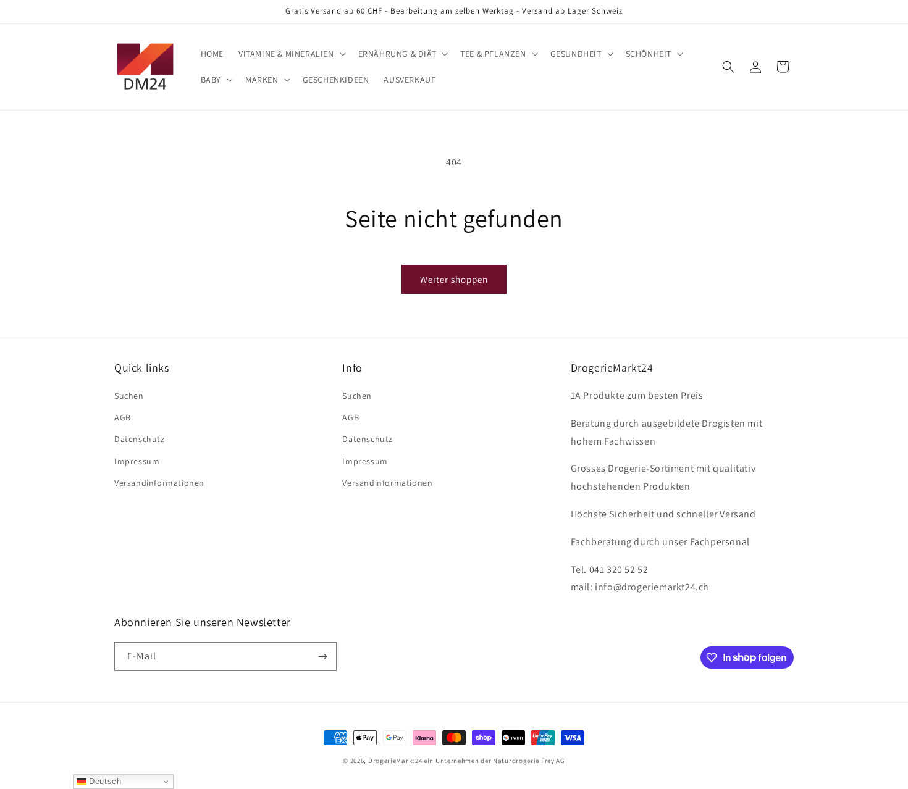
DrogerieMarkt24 (395, 760)
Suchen (129, 395)
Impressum (136, 461)
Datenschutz (139, 439)
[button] (291, 54)
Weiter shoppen (454, 279)
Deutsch (104, 781)
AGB (122, 417)
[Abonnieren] (322, 656)
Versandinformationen (159, 482)
